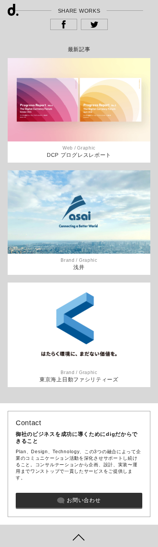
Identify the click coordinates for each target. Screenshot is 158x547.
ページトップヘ (79, 536)
